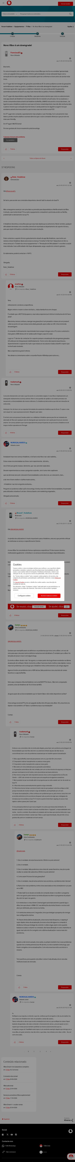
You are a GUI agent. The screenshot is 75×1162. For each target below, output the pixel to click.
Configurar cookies (24, 596)
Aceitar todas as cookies (49, 596)
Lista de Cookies (20, 582)
